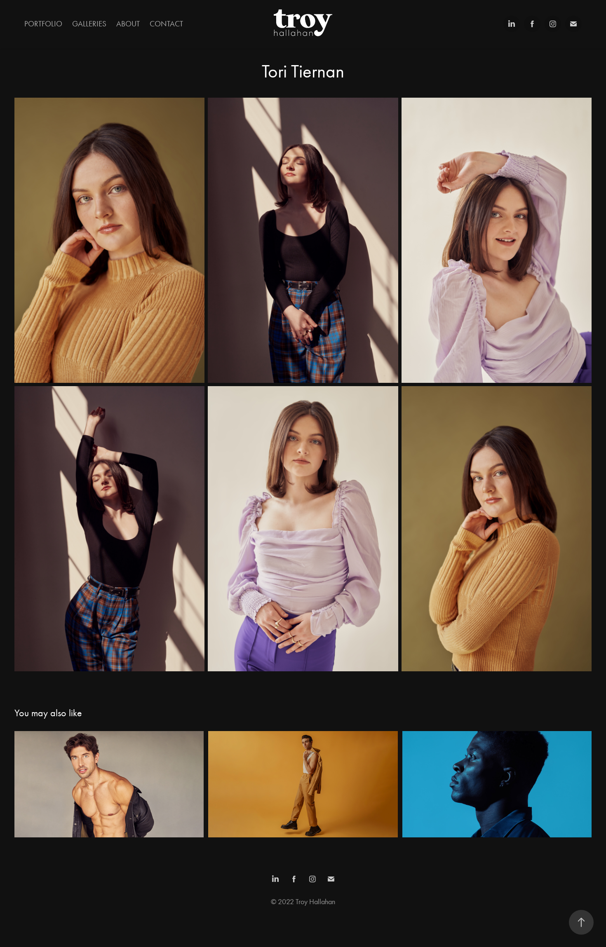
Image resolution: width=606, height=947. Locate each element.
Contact (166, 23)
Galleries (89, 23)
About (128, 23)
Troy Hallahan (315, 901)
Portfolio (43, 23)
